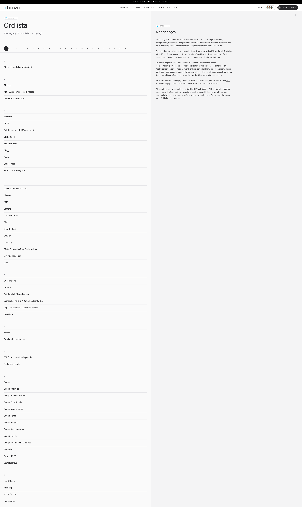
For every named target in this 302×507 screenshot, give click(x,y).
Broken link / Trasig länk (14, 170)
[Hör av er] (270, 7)
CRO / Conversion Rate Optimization (20, 249)
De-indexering (10, 281)
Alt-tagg (7, 85)
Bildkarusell (9, 137)
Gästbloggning (10, 463)
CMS (6, 202)
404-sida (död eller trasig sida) (18, 67)
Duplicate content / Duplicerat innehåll (21, 308)
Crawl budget (10, 229)
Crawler (7, 236)
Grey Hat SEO (10, 456)
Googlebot (8, 449)
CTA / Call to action (12, 256)
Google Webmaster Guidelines (17, 443)
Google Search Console (14, 429)
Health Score (9, 481)
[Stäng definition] (296, 15)
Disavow (7, 287)
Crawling (8, 242)
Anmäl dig (164, 2)
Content (7, 209)
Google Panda (10, 416)
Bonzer (7, 157)
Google (7, 382)
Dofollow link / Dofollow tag (16, 294)
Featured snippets (12, 364)
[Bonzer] (12, 7)
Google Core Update (13, 402)
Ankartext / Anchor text (14, 98)
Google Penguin (11, 422)
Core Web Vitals (11, 215)
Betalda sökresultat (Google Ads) (19, 130)
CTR (6, 263)
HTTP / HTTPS (10, 494)
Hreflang (8, 488)
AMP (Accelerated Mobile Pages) (19, 92)
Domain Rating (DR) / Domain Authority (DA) (23, 301)
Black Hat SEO (10, 143)
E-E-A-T (7, 332)
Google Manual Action (13, 409)
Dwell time (8, 314)
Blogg (6, 150)
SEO (214, 51)
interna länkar (215, 75)
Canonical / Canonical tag (15, 188)
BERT (6, 123)
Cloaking (7, 195)
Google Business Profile (14, 395)
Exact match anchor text (14, 339)
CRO (228, 80)
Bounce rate (9, 164)
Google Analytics (11, 389)
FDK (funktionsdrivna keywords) (18, 357)
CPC (6, 222)
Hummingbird (10, 501)
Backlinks (8, 117)
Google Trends (10, 436)
